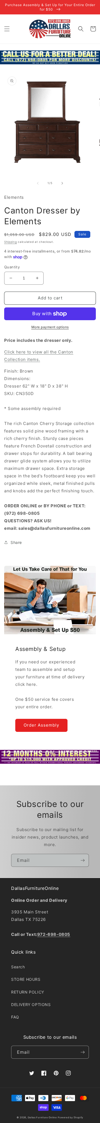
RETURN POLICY (27, 992)
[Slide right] (62, 183)
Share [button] (16, 542)
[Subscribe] (82, 860)
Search (18, 966)
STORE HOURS (26, 979)
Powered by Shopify (70, 1117)
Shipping (10, 241)
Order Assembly (41, 725)
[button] (7, 29)
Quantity (12, 267)
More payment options (50, 327)
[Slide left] (38, 183)
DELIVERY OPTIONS (31, 1004)
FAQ (15, 1017)
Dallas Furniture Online (42, 1117)
